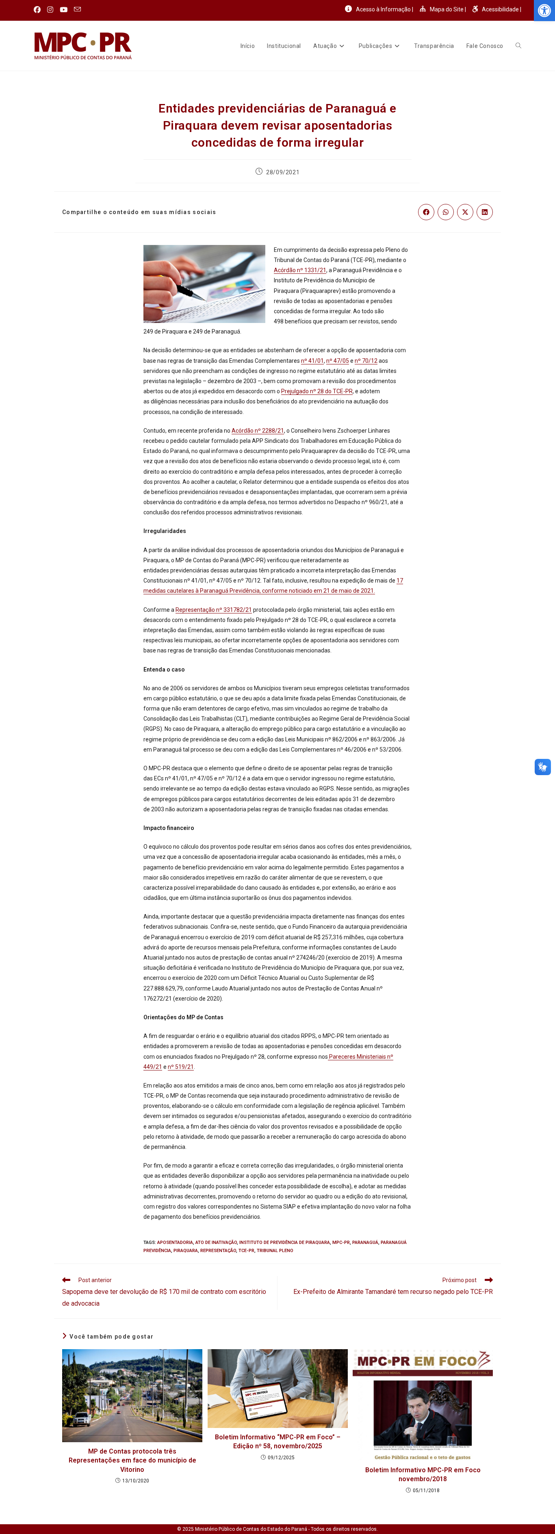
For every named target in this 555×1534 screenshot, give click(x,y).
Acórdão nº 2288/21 (258, 430)
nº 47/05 (337, 361)
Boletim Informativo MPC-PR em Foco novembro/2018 (423, 1474)
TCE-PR (246, 1250)
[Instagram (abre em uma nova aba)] (50, 10)
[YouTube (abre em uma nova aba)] (63, 10)
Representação (218, 1250)
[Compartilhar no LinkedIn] (485, 212)
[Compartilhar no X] (465, 212)
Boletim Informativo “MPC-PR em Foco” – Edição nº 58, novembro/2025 (277, 1441)
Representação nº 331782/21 (214, 610)
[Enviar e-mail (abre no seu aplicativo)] (77, 10)
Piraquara (185, 1250)
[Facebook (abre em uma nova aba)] (39, 10)
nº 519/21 (181, 1067)
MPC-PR (341, 1242)
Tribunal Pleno (275, 1250)
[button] (544, 10)
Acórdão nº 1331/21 (300, 270)
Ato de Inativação (216, 1242)
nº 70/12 (366, 361)
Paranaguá (365, 1242)
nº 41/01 (312, 361)
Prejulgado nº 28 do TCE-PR (317, 391)
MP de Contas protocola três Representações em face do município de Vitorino (132, 1460)
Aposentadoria (175, 1242)
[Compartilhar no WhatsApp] (446, 212)
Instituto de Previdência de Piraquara (284, 1242)
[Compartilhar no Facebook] (426, 212)
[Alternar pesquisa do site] (518, 46)
